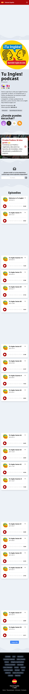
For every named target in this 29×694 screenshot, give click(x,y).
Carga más (14, 642)
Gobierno (8, 673)
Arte (14, 656)
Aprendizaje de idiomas (16, 110)
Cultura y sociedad (10, 664)
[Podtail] (9, 123)
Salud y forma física (18, 673)
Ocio (23, 670)
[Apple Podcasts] (3, 123)
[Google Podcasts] (14, 123)
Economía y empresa (9, 659)
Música (6, 662)
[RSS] (19, 123)
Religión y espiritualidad (17, 662)
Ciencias (10, 675)
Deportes (17, 675)
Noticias (17, 670)
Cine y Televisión (7, 667)
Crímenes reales (8, 670)
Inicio (4, 690)
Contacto (23, 690)
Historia (23, 667)
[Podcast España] (14, 681)
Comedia (8, 656)
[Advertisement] (14, 19)
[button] (27, 2)
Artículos (17, 690)
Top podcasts (10, 690)
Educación (4, 110)
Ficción (16, 667)
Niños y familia (21, 659)
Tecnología (20, 664)
